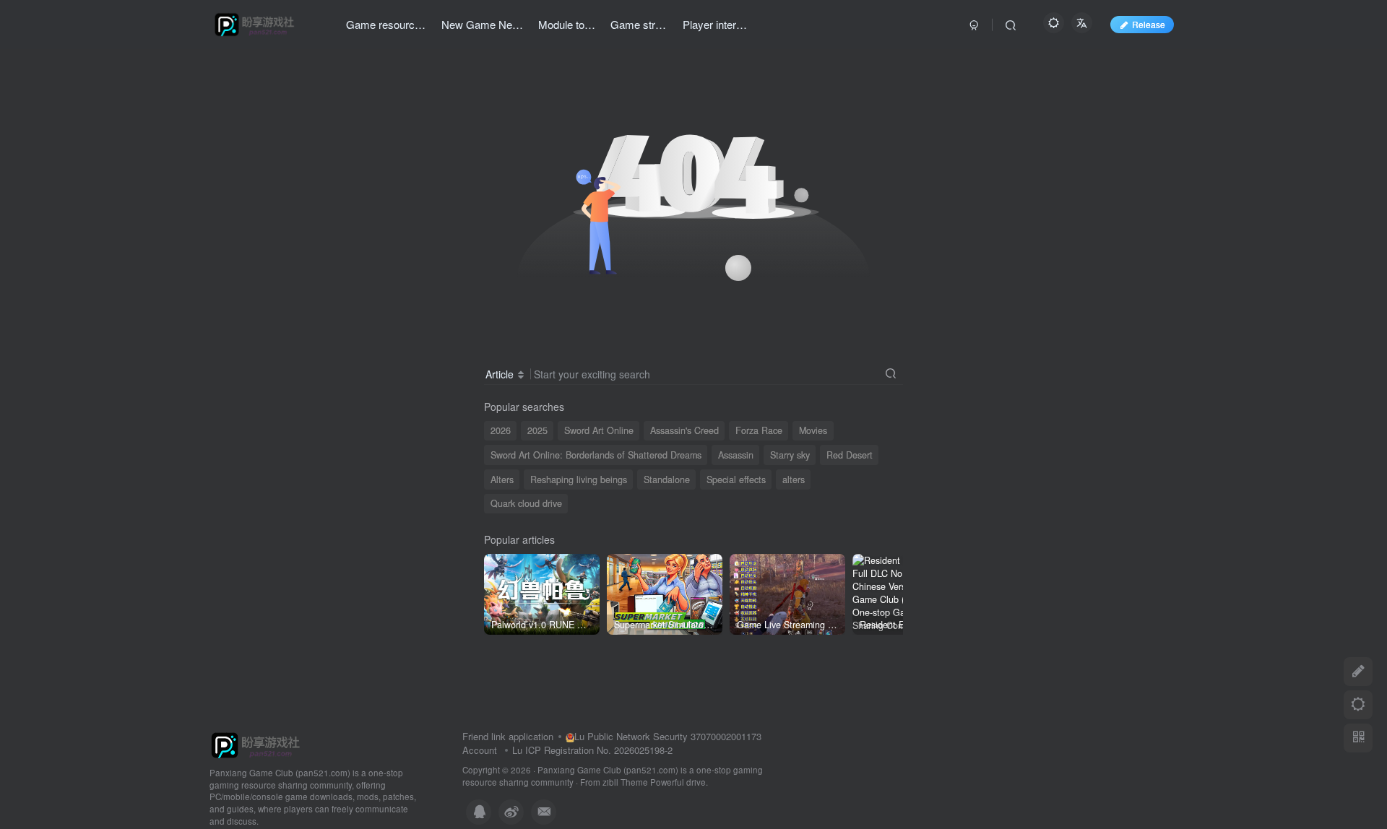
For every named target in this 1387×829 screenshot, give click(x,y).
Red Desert (849, 454)
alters (793, 479)
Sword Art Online (599, 430)
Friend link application (507, 736)
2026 (501, 430)
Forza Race (758, 430)
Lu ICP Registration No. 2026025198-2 (592, 750)
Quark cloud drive (526, 503)
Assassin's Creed (684, 430)
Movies (813, 430)
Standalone (667, 479)
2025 (537, 430)
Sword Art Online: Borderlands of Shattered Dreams (596, 454)
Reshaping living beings (578, 479)
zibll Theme (626, 782)
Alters (502, 479)
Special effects (736, 479)
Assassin (735, 454)
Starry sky (790, 454)
